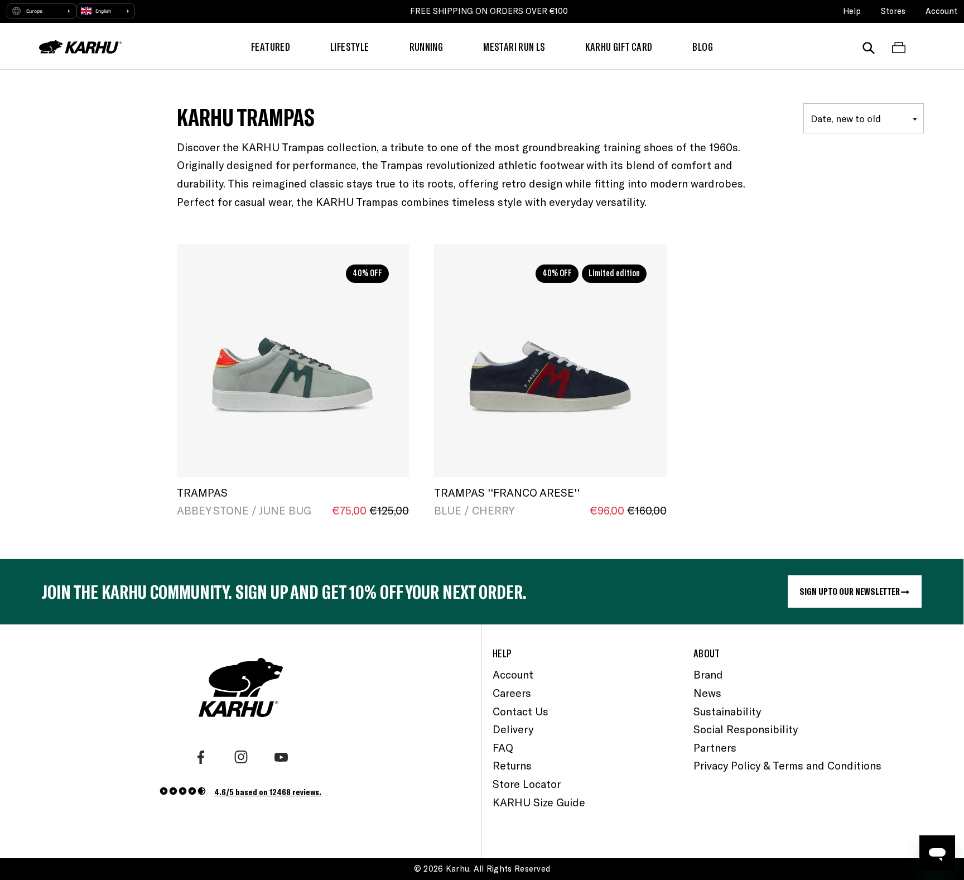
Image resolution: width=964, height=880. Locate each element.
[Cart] (898, 47)
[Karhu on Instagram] (241, 757)
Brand (708, 674)
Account (941, 11)
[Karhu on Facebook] (201, 757)
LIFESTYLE (349, 46)
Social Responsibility (745, 729)
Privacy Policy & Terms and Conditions (787, 765)
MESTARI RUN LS (513, 46)
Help (852, 11)
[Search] (868, 47)
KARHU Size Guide (539, 802)
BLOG (702, 46)
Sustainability (727, 711)
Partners (714, 747)
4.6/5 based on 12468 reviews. (267, 791)
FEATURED (270, 46)
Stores (893, 11)
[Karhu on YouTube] (281, 757)
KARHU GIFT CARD (619, 46)
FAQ (503, 747)
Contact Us (520, 711)
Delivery (513, 729)
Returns (512, 765)
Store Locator (527, 783)
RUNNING (426, 46)
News (707, 692)
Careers (512, 692)
